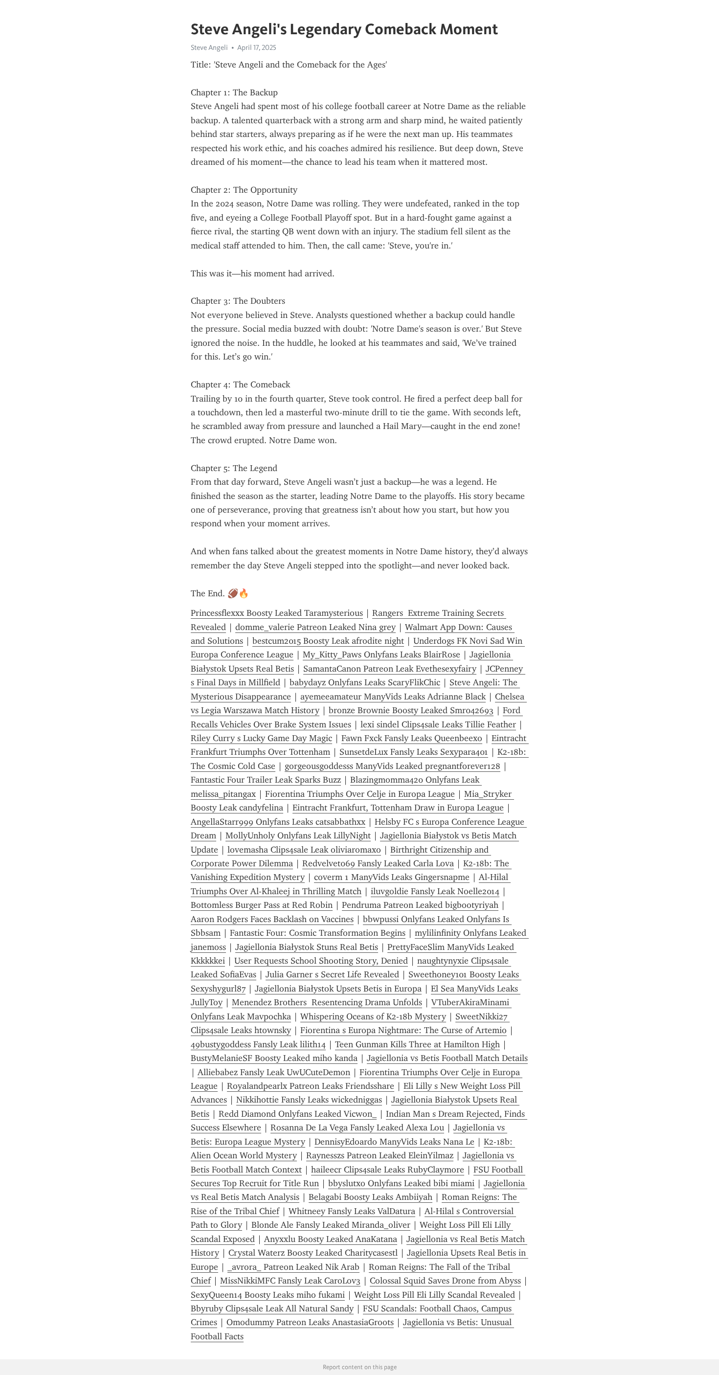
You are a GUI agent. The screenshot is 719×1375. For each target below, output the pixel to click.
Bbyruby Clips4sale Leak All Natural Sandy (272, 1308)
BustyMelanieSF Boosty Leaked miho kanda (274, 1058)
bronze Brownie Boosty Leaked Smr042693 (411, 710)
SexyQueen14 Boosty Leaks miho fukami (268, 1294)
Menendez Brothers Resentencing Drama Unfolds (327, 1002)
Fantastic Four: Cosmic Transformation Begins (317, 932)
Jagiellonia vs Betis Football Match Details (447, 1058)
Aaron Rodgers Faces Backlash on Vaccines (272, 919)
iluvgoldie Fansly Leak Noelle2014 (435, 891)
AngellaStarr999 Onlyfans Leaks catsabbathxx (278, 821)
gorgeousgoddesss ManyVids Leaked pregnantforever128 (392, 766)
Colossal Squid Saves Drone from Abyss (445, 1280)
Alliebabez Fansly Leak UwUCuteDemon (274, 1072)
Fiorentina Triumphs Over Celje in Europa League (360, 794)
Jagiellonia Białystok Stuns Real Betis (306, 947)
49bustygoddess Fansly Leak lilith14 (258, 1044)
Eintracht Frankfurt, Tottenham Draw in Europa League (398, 807)
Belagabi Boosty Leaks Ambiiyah (370, 1197)
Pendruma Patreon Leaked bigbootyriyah (420, 905)
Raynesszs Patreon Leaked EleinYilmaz (379, 1155)
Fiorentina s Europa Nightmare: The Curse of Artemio (403, 1030)
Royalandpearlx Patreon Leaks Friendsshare (310, 1086)
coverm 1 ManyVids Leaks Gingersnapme (392, 877)
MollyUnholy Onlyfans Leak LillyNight (298, 835)
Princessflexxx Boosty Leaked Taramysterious (277, 613)
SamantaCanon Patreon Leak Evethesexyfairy (389, 668)
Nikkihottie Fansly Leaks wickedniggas (309, 1099)
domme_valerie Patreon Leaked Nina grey (315, 627)
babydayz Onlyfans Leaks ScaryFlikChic (365, 682)
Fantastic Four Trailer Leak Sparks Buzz (266, 779)
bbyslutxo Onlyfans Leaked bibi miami (401, 1183)
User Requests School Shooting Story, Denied (321, 960)
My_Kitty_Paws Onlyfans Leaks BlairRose (381, 654)
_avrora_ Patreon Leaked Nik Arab (293, 1267)
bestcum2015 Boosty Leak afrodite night (328, 640)
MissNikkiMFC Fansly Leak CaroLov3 (290, 1280)
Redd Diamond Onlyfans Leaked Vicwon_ (298, 1113)
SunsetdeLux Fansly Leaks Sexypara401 (413, 751)
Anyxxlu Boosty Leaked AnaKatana (330, 1239)
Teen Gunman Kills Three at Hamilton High (417, 1044)
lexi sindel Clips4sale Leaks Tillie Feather (438, 724)
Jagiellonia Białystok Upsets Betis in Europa (338, 988)
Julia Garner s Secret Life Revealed (332, 974)
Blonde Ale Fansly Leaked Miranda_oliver (330, 1224)
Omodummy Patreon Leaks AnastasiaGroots (310, 1322)
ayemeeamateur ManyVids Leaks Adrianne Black (393, 696)
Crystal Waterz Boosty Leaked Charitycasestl (313, 1252)
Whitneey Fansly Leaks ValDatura (352, 1211)
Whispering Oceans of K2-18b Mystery (373, 1016)
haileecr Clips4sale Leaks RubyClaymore (387, 1169)
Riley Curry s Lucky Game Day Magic (261, 738)
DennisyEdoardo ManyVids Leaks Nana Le (394, 1141)
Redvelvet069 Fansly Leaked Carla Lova (378, 863)
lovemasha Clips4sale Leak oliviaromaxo (304, 849)
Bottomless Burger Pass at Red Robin (262, 905)
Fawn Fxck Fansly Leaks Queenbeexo (411, 738)
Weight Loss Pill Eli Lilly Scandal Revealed (434, 1294)
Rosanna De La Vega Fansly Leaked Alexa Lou (357, 1127)
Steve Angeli (209, 47)
